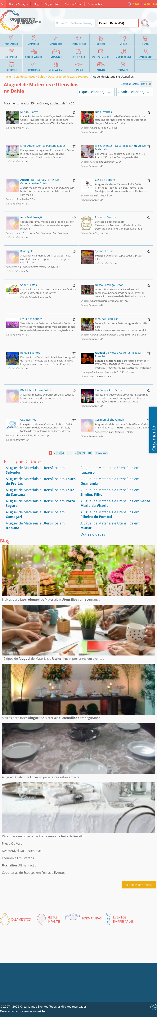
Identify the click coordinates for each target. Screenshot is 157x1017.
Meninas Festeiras (106, 319)
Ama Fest (31, 217)
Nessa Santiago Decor (109, 285)
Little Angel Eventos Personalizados (42, 145)
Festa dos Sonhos (31, 319)
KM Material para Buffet (35, 390)
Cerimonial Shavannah (109, 419)
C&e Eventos (28, 419)
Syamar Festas (104, 251)
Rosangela (27, 251)
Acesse (135, 3)
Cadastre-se (150, 3)
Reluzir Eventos (30, 352)
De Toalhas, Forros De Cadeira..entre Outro (39, 181)
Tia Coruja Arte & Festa (109, 390)
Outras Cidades (92, 534)
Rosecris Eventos (105, 217)
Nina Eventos (103, 112)
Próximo (102, 453)
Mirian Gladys (29, 112)
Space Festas (28, 285)
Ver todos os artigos (138, 885)
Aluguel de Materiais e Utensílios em (109, 514)
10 (89, 453)
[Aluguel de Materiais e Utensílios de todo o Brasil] (150, 84)
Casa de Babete (105, 180)
